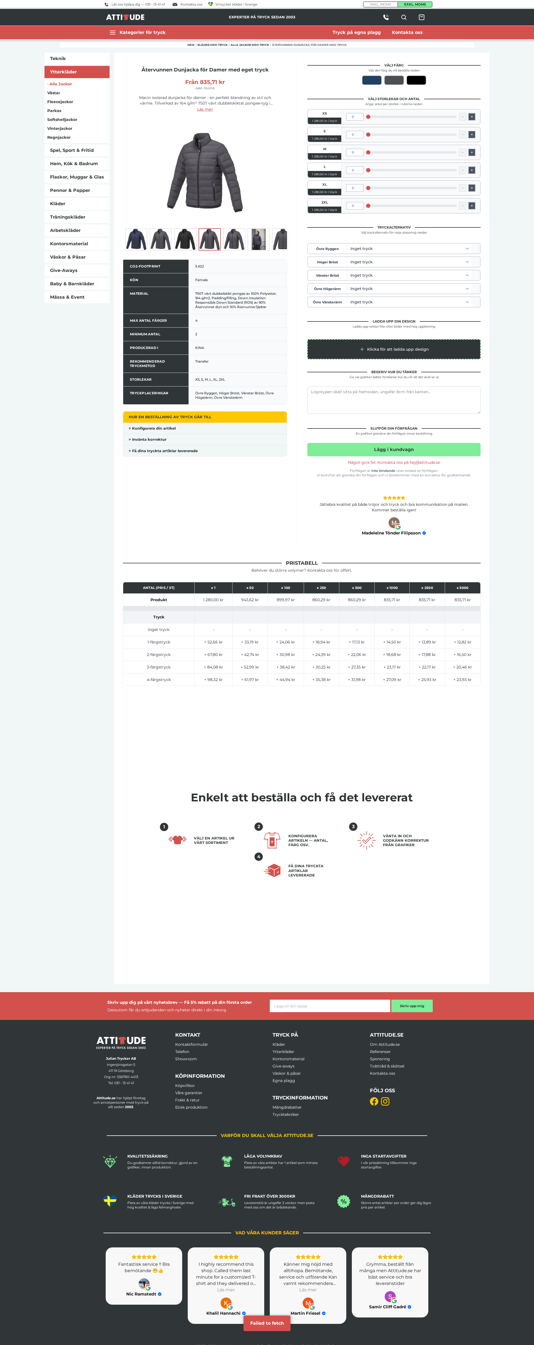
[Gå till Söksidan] (404, 17)
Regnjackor (59, 137)
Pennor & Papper (70, 190)
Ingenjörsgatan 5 (121, 1064)
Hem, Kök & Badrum (74, 163)
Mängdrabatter (287, 1107)
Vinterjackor (59, 128)
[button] (394, 349)
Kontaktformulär (191, 1044)
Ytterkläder (63, 72)
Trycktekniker (286, 1114)
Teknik (58, 58)
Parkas (54, 110)
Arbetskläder (65, 230)
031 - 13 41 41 (124, 1083)
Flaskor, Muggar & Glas (77, 177)
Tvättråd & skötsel (387, 1066)
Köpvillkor (185, 1085)
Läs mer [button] (144, 1289)
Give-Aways (64, 270)
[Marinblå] (372, 80)
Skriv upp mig (412, 1006)
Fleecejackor (60, 101)
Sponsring (380, 1058)
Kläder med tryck (212, 45)
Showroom (186, 1058)
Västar (53, 92)
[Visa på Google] (394, 522)
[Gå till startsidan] (121, 1043)
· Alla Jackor (59, 83)
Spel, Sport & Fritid (72, 150)
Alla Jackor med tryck (250, 45)
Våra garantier (188, 1092)
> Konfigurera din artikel (152, 428)
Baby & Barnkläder (72, 283)
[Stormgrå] (394, 80)
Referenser (380, 1051)
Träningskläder (67, 217)
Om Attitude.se (385, 1044)
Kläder (57, 203)
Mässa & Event (67, 297)
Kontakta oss (382, 1073)
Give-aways (284, 1066)
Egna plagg (284, 1080)
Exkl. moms (415, 4)
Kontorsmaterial (69, 243)
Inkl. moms (380, 4)
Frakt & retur (187, 1100)
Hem (190, 45)
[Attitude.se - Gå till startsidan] (125, 17)
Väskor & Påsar (68, 257)
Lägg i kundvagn (394, 449)
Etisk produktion (191, 1107)
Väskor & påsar (287, 1073)
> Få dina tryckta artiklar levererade (163, 451)
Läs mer (205, 109)
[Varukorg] (421, 17)
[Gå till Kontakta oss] (386, 17)
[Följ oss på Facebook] (374, 1101)
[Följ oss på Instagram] (385, 1101)
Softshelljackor (62, 119)
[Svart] (416, 80)
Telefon (182, 1051)
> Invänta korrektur (148, 439)
